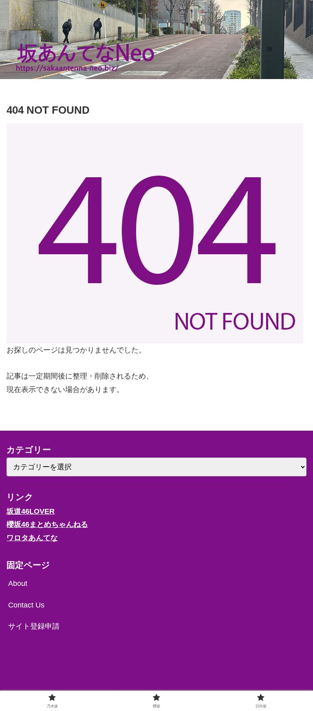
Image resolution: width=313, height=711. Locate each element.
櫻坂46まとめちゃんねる (47, 524)
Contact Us (26, 605)
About (17, 583)
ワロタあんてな (32, 538)
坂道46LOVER (31, 511)
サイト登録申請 (34, 626)
